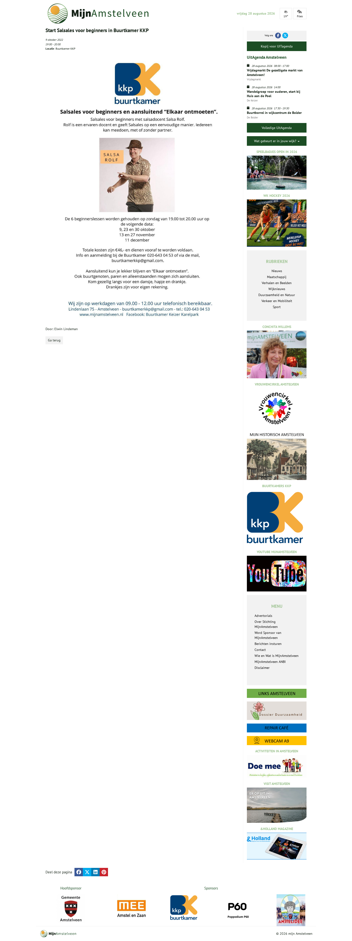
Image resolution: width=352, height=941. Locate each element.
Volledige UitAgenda (277, 128)
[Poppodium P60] (238, 908)
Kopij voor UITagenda (277, 46)
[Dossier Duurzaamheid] (277, 710)
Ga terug (54, 340)
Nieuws (277, 271)
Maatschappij (276, 277)
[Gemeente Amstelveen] (71, 908)
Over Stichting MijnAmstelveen (266, 624)
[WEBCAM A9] (277, 740)
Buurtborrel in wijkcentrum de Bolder (274, 113)
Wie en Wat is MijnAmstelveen (277, 656)
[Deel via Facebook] (78, 872)
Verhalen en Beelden (277, 283)
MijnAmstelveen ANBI (270, 662)
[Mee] (131, 908)
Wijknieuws (276, 289)
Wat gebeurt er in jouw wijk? (275, 141)
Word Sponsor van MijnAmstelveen (268, 635)
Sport (277, 307)
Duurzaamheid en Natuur (276, 295)
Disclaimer (262, 668)
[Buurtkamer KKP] (184, 907)
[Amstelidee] (291, 910)
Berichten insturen (268, 644)
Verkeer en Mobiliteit (276, 301)
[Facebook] (278, 35)
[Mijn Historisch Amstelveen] (277, 456)
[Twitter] (285, 35)
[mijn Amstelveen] (101, 13)
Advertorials (263, 616)
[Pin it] (104, 872)
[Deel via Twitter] (87, 872)
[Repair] (277, 728)
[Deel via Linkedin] (95, 872)
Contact (260, 650)
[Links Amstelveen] (277, 693)
